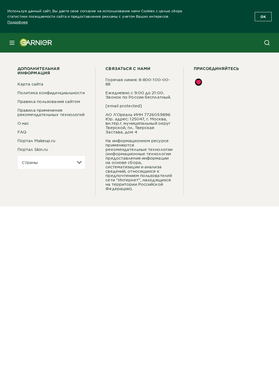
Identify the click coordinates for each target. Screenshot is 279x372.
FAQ (21, 131)
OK (263, 16)
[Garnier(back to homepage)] (33, 43)
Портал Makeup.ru (36, 140)
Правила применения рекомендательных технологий (50, 112)
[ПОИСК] (267, 42)
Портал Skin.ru (32, 149)
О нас (23, 123)
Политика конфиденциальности (51, 92)
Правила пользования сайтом (48, 101)
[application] (51, 162)
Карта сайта (30, 83)
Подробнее (17, 22)
